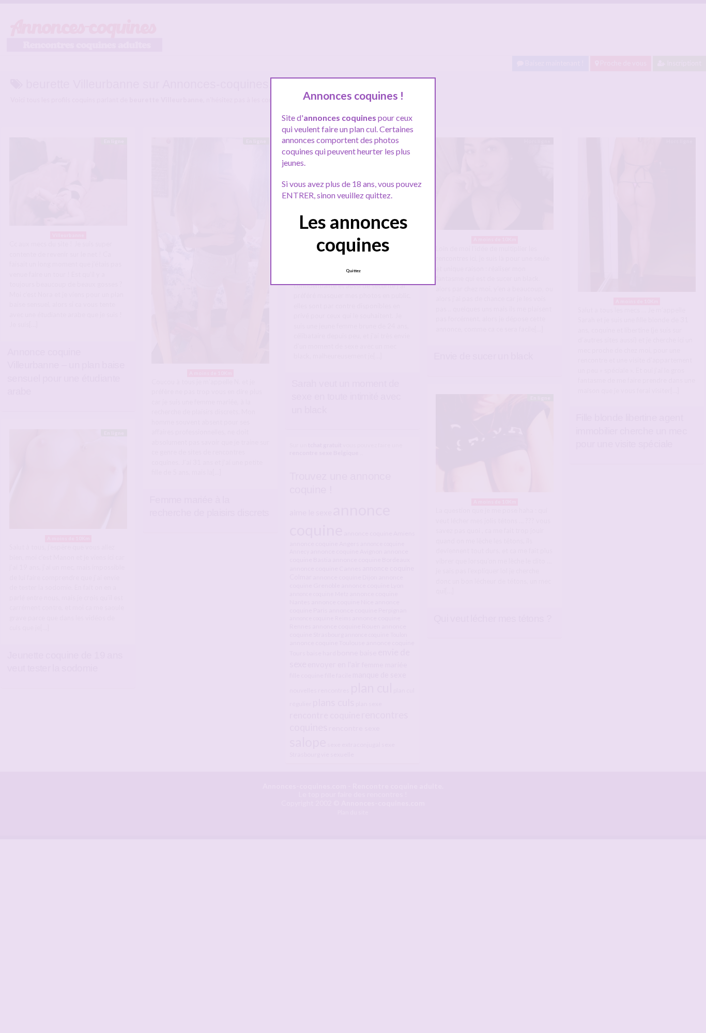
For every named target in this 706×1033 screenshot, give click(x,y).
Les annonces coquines (353, 232)
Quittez (353, 270)
